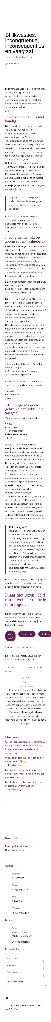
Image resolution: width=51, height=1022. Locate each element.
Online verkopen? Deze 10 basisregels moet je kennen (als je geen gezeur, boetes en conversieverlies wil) (25, 745)
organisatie (35, 496)
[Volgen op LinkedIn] (7, 858)
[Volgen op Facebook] (19, 858)
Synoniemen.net (13, 474)
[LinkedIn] (26, 729)
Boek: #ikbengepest (16, 849)
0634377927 (14, 3)
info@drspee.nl (27, 9)
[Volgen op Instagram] (13, 858)
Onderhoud (27, 634)
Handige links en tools (16, 846)
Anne (13, 57)
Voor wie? (10, 636)
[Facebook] (23, 729)
